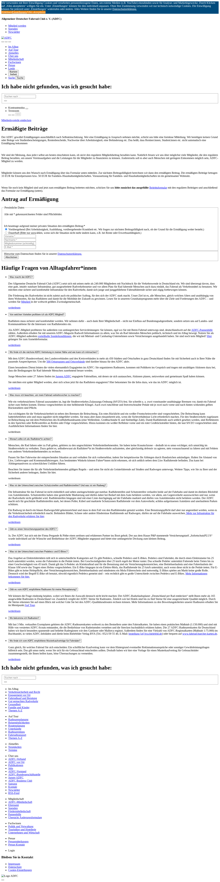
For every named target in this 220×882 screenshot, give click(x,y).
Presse (11, 65)
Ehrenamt (13, 805)
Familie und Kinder (18, 707)
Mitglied (26, 301)
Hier (209, 336)
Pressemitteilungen (18, 841)
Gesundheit (14, 704)
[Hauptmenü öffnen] (9, 41)
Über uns (13, 55)
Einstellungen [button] (19, 12)
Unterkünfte (14, 728)
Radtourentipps (16, 731)
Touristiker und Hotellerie (22, 829)
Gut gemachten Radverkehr (23, 701)
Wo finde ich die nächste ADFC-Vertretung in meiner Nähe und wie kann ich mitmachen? (53, 352)
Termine (12, 750)
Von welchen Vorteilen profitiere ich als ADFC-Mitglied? (37, 314)
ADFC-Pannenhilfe (202, 329)
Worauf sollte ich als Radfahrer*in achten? (30, 439)
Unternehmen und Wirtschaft (24, 832)
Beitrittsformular (158, 187)
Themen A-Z (15, 710)
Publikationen (15, 765)
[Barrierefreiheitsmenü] (2, 41)
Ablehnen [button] (6, 12)
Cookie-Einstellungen (20, 870)
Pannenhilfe (14, 814)
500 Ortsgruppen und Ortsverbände (65, 361)
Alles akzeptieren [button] (36, 12)
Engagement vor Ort (19, 695)
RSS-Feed (13, 793)
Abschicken (11, 257)
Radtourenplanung (18, 719)
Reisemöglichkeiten (19, 722)
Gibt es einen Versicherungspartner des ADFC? (33, 529)
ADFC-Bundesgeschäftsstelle (24, 774)
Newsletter (14, 31)
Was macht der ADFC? (21, 277)
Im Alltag (13, 46)
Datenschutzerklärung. (70, 253)
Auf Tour (13, 49)
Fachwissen (14, 62)
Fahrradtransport (17, 734)
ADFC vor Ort (16, 762)
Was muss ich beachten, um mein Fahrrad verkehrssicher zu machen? (45, 395)
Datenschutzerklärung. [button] (124, 9)
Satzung (12, 783)
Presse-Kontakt (16, 844)
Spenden (13, 28)
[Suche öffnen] (6, 41)
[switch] (26, 108)
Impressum (14, 863)
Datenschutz (15, 866)
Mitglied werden (17, 25)
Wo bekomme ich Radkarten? (24, 618)
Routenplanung (16, 725)
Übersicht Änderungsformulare (25, 817)
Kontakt (12, 786)
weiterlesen (14, 307)
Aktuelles (13, 52)
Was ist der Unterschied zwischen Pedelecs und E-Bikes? (39, 551)
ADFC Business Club (20, 780)
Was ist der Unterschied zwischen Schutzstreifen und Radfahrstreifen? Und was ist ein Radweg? (58, 485)
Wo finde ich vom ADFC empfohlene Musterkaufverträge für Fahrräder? (45, 640)
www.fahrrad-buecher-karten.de (199, 633)
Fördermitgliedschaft (19, 811)
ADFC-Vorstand (17, 771)
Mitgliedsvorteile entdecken (16, 120)
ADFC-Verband (17, 759)
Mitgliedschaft (16, 59)
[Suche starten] (5, 100)
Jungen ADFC (63, 376)
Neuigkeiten (14, 747)
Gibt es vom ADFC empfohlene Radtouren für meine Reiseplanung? (43, 589)
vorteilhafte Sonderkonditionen (54, 336)
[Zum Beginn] (2, 879)
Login (11, 68)
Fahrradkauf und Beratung (22, 698)
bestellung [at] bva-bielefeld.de (145, 633)
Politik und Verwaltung (20, 826)
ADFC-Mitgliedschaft (20, 802)
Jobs (10, 768)
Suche (12, 77)
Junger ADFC (16, 777)
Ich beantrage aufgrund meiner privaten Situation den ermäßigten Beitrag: (44, 225)
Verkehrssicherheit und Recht (24, 692)
